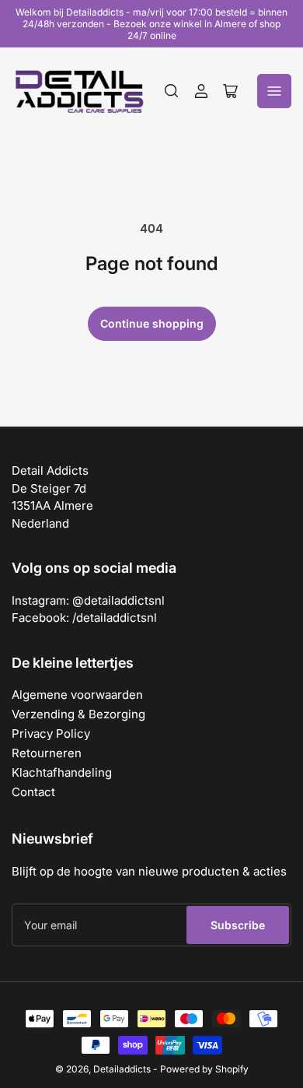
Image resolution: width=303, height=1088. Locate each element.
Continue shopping (152, 323)
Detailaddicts (122, 1069)
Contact (33, 791)
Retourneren (47, 753)
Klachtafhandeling (62, 772)
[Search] (172, 91)
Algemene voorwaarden (77, 694)
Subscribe (238, 925)
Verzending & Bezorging (78, 714)
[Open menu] (274, 91)
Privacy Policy (51, 733)
